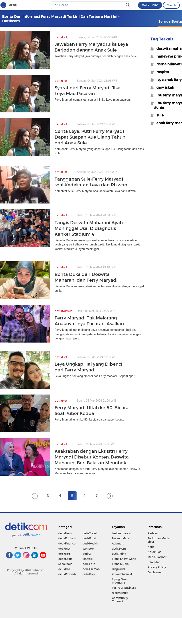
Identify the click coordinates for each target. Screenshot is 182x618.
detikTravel (90, 533)
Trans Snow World (124, 558)
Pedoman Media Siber (159, 540)
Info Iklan (154, 562)
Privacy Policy (157, 567)
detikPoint (119, 553)
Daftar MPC (150, 5)
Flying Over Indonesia (119, 581)
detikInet (64, 548)
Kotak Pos (154, 552)
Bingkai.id (118, 569)
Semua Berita (170, 21)
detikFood (89, 538)
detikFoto (89, 564)
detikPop (89, 574)
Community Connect (120, 599)
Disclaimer (155, 572)
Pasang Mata (120, 538)
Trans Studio (120, 564)
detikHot (64, 553)
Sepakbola (65, 564)
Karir (151, 546)
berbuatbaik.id (121, 533)
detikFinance (66, 543)
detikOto (64, 569)
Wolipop (88, 548)
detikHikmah (91, 569)
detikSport (65, 558)
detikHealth (90, 543)
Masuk (171, 5)
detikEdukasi (66, 538)
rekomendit (120, 592)
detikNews (65, 533)
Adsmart (118, 543)
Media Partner (157, 557)
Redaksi (153, 533)
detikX (87, 553)
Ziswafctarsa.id (122, 574)
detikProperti (67, 574)
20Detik (88, 558)
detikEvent (119, 548)
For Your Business (124, 587)
